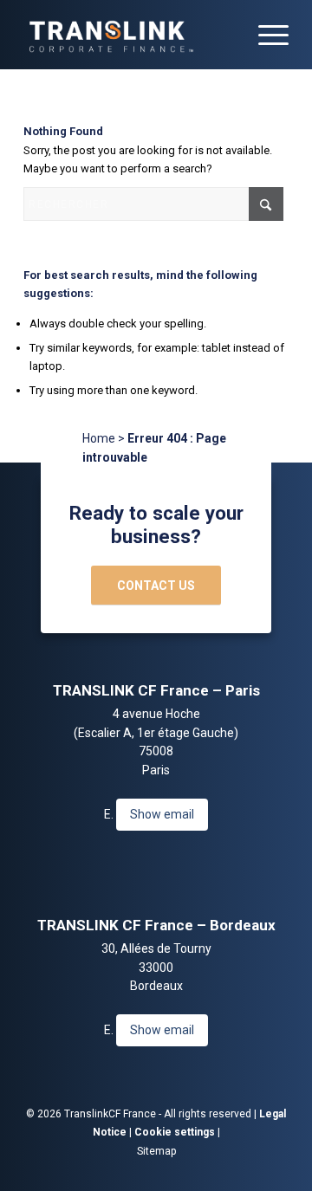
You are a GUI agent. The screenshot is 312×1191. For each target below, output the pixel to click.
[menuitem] (265, 34)
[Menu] (265, 34)
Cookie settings (174, 1132)
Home (98, 438)
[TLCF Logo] (129, 34)
